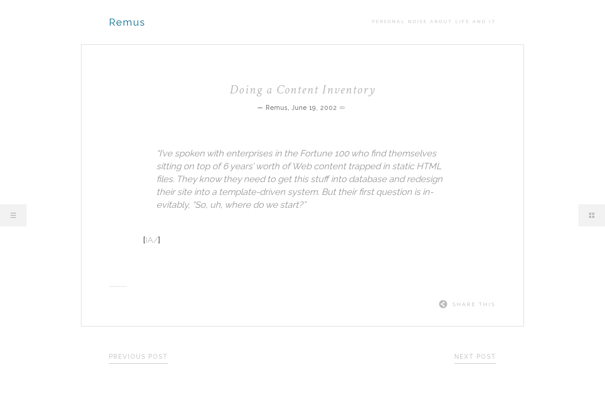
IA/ (151, 240)
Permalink (343, 106)
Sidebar (591, 215)
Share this (474, 304)
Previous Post (138, 356)
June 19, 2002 (314, 107)
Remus (127, 22)
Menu (13, 215)
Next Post (475, 356)
